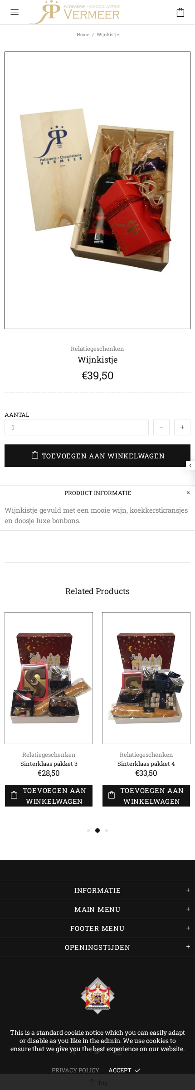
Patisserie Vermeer (74, 12)
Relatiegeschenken (97, 349)
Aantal (17, 415)
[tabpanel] (49, 718)
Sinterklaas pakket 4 (146, 764)
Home (83, 35)
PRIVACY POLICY (75, 1070)
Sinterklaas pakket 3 (49, 764)
